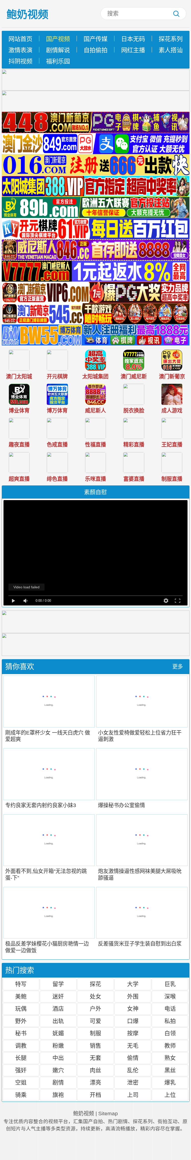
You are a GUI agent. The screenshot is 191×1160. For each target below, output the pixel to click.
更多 (177, 667)
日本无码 (133, 39)
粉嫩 (58, 1045)
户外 (95, 1008)
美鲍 (21, 996)
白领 (170, 1033)
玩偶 (21, 1008)
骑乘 (21, 1095)
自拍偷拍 (95, 50)
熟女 (170, 1058)
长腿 (21, 1058)
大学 (133, 984)
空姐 (21, 1082)
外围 (133, 996)
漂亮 (95, 1082)
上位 (170, 1095)
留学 (58, 984)
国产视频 (58, 39)
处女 (95, 996)
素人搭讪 (171, 50)
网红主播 (133, 50)
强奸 (21, 1070)
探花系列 (171, 39)
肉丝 (95, 1070)
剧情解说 (58, 50)
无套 (95, 1058)
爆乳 (170, 1082)
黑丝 (170, 1070)
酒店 (58, 1008)
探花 (95, 984)
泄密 (133, 1082)
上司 (133, 1095)
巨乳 (170, 984)
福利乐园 (58, 61)
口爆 (133, 1021)
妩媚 (58, 1033)
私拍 (170, 1021)
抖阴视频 (20, 61)
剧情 (58, 1082)
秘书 (21, 1033)
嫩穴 (58, 1070)
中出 (58, 1058)
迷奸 (58, 996)
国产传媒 (95, 39)
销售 (95, 1045)
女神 (133, 1008)
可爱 (95, 1021)
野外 (21, 1021)
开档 (95, 1095)
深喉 (170, 996)
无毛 (133, 1045)
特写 (21, 984)
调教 (21, 1045)
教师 (170, 1045)
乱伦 (133, 1070)
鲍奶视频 (27, 14)
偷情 (133, 1058)
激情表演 (20, 50)
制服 (95, 1033)
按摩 (133, 1033)
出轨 (58, 1021)
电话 (170, 1008)
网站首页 (20, 39)
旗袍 (58, 1095)
